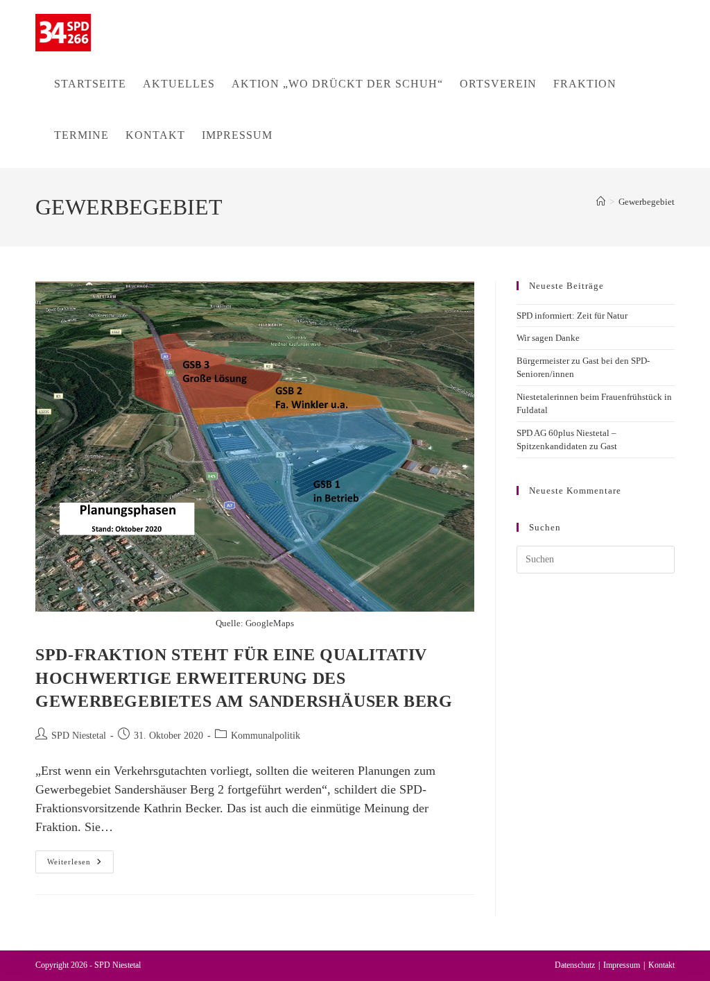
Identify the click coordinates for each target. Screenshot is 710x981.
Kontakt (661, 965)
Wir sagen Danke (548, 338)
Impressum (621, 965)
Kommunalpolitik (265, 735)
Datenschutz (575, 965)
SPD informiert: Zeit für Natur (572, 315)
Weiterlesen (80, 865)
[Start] (600, 201)
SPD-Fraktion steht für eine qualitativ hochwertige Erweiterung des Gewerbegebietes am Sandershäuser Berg (243, 678)
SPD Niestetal (78, 735)
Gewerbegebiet (646, 201)
